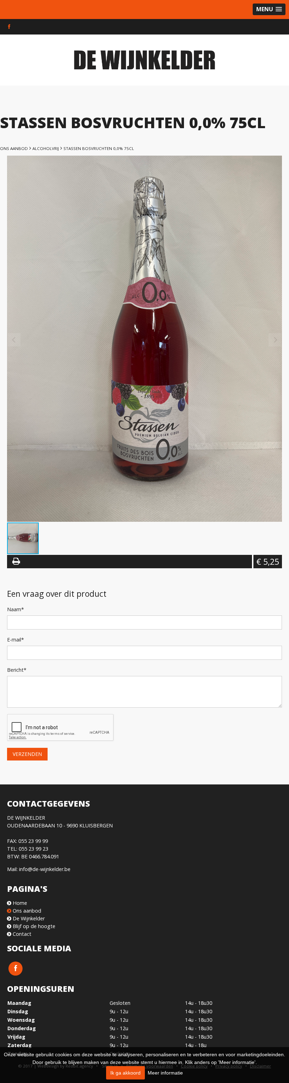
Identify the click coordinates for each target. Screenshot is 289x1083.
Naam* (15, 609)
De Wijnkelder (28, 918)
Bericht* (16, 669)
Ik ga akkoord (125, 1073)
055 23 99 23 (33, 848)
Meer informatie (165, 1073)
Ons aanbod (14, 148)
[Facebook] (9, 27)
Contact (21, 934)
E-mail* (15, 639)
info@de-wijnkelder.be (44, 869)
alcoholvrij (45, 148)
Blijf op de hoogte (33, 926)
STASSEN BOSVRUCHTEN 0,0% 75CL (98, 148)
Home (19, 903)
